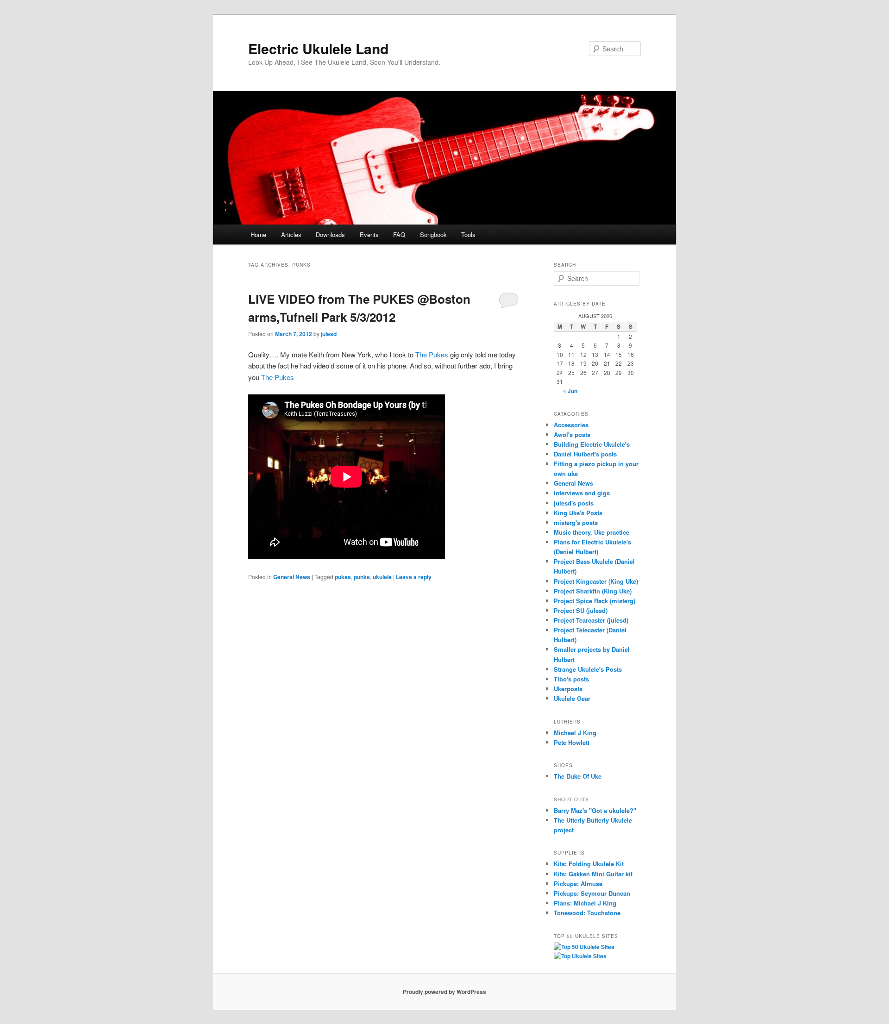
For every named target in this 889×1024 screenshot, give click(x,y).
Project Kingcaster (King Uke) (596, 581)
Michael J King (575, 732)
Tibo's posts (571, 678)
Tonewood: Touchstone (587, 912)
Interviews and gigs (582, 492)
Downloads (330, 234)
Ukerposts (568, 688)
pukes (343, 577)
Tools (468, 234)
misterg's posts (576, 522)
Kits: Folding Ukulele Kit (589, 863)
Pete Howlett (571, 742)
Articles (291, 234)
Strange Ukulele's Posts (588, 669)
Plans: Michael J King (585, 903)
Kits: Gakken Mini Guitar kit (593, 873)
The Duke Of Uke (577, 776)
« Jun (570, 391)
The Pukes (431, 354)
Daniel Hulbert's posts (585, 454)
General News (291, 577)
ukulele (382, 577)
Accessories (571, 424)
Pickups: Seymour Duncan (592, 893)
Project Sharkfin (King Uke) (593, 591)
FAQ (399, 234)
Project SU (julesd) (580, 610)
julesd (329, 334)
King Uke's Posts (578, 512)
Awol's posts (572, 434)
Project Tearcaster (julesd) (591, 620)
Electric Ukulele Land (318, 48)
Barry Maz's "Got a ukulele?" (595, 810)
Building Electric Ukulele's (592, 444)
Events (369, 234)
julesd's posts (574, 503)
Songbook (433, 234)
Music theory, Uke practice (591, 532)
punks (362, 577)
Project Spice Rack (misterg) (594, 600)
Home (258, 234)
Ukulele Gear (572, 698)
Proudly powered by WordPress (444, 991)
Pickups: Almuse (578, 883)
